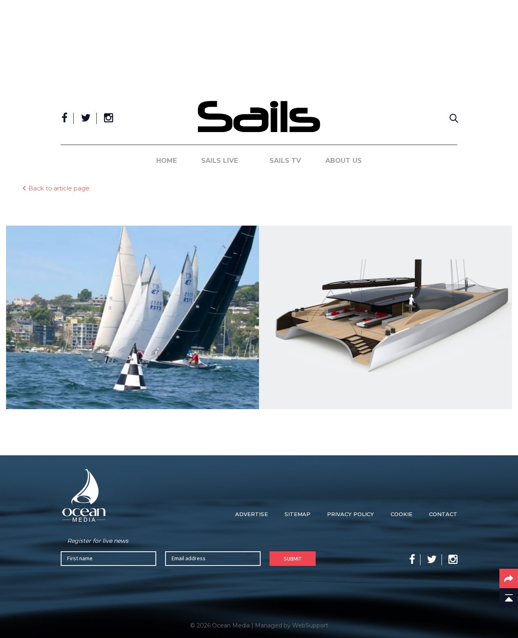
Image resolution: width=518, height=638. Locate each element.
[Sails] (259, 116)
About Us (343, 160)
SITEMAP (297, 514)
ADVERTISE (251, 514)
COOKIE (401, 514)
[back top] (508, 598)
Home (166, 160)
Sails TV (285, 160)
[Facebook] (65, 118)
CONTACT (443, 514)
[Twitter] (86, 118)
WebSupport (310, 625)
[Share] (508, 578)
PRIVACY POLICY (350, 514)
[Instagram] (108, 118)
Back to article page (58, 188)
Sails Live (219, 160)
